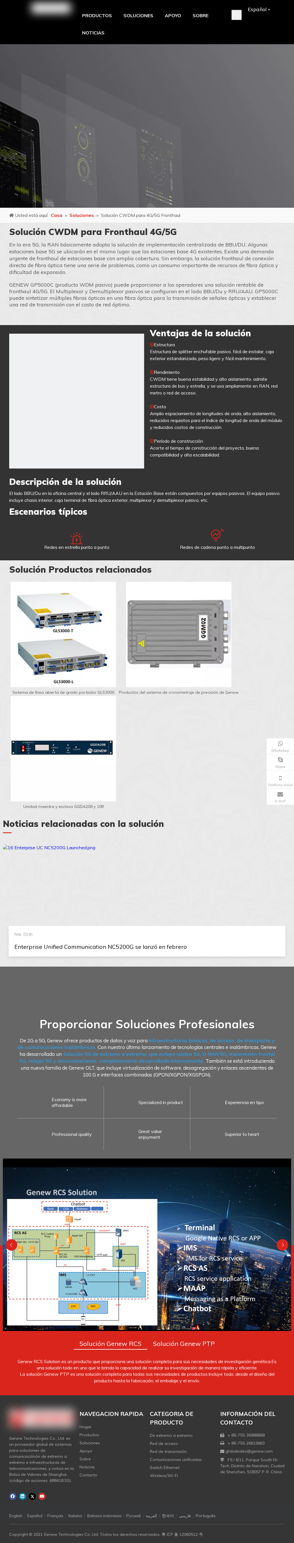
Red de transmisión (168, 1451)
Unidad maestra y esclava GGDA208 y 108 (63, 806)
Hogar (86, 1426)
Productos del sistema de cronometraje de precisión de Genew (179, 692)
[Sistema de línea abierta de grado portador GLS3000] (63, 634)
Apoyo (86, 1450)
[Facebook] (12, 1496)
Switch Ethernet (164, 1467)
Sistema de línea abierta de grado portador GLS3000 (63, 692)
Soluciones (90, 1442)
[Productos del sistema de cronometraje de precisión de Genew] (179, 634)
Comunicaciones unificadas (176, 1459)
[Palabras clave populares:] (236, 15)
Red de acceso (164, 1443)
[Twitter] (32, 1496)
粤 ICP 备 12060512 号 (182, 1534)
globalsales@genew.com (249, 1451)
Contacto (88, 1475)
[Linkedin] (22, 1496)
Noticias (87, 1467)
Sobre (85, 1459)
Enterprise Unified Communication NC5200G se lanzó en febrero (100, 946)
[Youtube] (42, 1496)
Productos (89, 1434)
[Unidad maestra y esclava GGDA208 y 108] (63, 748)
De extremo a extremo (171, 1435)
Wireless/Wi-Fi (164, 1475)
